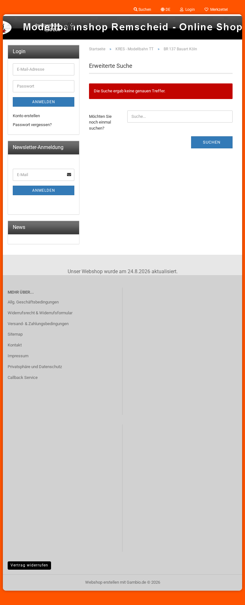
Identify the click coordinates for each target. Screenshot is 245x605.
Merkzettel (218, 9)
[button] (165, 9)
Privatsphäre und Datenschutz (35, 366)
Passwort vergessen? (32, 124)
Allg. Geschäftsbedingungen (33, 302)
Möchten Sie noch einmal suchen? (100, 122)
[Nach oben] (227, 595)
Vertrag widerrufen (29, 565)
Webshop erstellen (102, 582)
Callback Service (23, 377)
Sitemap (15, 334)
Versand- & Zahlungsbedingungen (38, 323)
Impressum (18, 355)
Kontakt (15, 345)
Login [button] (189, 9)
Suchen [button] (144, 9)
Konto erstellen (26, 115)
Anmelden (43, 102)
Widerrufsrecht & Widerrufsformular (40, 312)
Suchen (211, 142)
